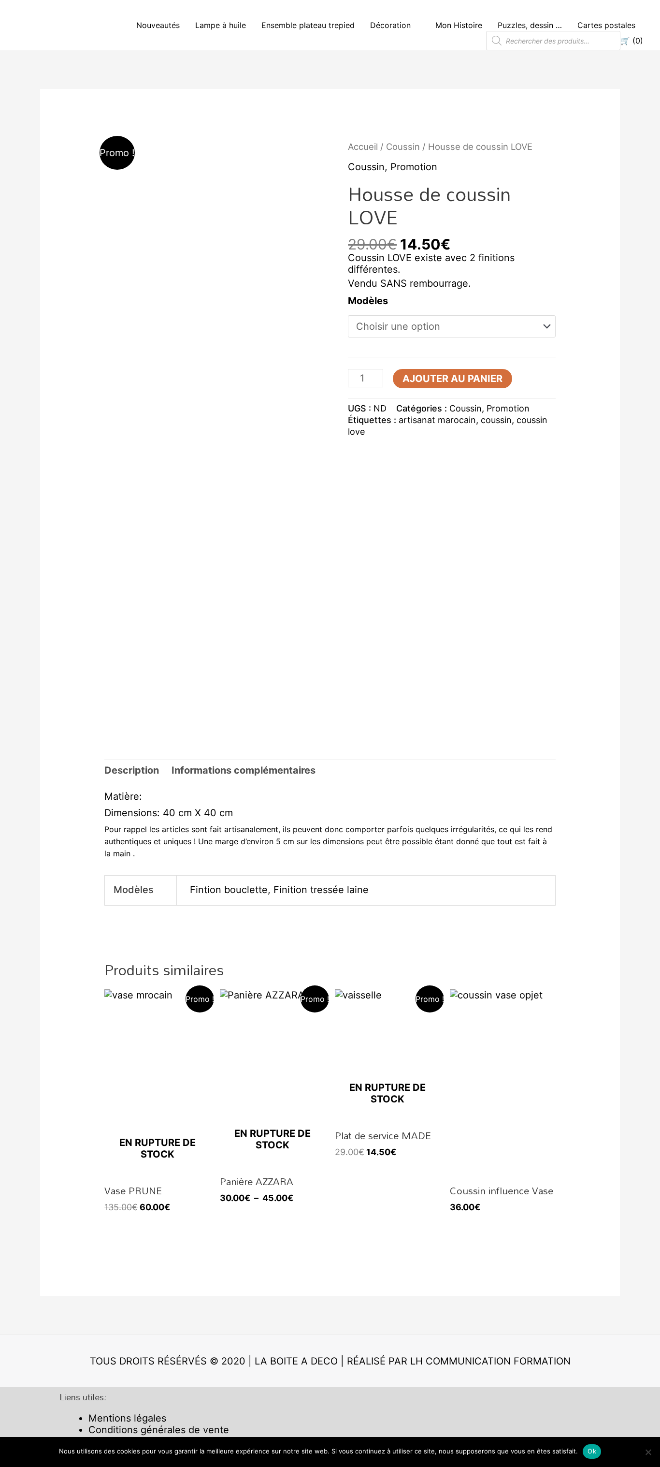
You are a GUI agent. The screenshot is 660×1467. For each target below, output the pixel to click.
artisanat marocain (437, 420)
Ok (592, 1451)
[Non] (648, 1452)
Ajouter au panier (452, 378)
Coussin (403, 146)
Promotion (413, 167)
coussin (496, 420)
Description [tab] (131, 770)
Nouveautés (158, 25)
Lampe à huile (220, 25)
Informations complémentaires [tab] (244, 770)
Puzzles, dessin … (530, 25)
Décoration (390, 25)
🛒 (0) (631, 40)
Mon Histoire (458, 25)
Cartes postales (606, 25)
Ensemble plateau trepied (308, 25)
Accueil (363, 146)
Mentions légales (127, 1418)
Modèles (368, 301)
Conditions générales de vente (158, 1430)
